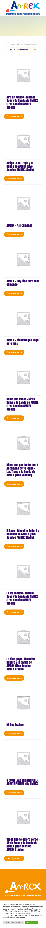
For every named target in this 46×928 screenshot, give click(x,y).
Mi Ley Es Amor (16, 725)
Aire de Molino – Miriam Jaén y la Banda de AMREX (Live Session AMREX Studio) (22, 102)
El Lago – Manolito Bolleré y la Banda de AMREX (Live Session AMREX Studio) (23, 534)
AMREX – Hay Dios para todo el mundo (23, 283)
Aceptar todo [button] (31, 922)
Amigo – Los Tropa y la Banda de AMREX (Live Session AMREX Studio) (20, 166)
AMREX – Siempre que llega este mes (23, 342)
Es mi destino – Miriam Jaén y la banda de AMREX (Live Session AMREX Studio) (22, 598)
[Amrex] (23, 8)
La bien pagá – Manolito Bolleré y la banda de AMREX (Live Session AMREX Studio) (21, 664)
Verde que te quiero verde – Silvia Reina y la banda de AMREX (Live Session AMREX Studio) (23, 844)
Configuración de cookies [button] (14, 922)
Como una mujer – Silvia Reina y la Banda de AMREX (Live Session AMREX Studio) (23, 404)
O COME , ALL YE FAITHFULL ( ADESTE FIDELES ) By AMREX (22, 782)
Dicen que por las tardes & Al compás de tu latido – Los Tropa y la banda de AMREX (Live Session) (23, 470)
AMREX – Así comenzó (19, 225)
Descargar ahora (14, 116)
